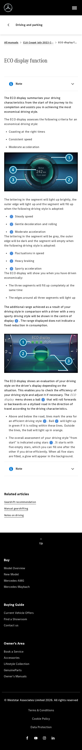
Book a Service (13, 652)
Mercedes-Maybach (17, 587)
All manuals (11, 42)
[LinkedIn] (53, 738)
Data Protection (41, 727)
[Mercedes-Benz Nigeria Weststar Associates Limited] (8, 7)
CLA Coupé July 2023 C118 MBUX (38, 42)
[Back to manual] (10, 25)
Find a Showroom (15, 619)
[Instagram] (44, 738)
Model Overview (14, 568)
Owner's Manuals (15, 676)
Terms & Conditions (41, 710)
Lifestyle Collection (16, 664)
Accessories (11, 658)
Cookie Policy (41, 719)
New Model (11, 574)
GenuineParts (13, 670)
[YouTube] (36, 738)
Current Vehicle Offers (19, 613)
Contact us (11, 625)
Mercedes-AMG (14, 581)
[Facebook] (27, 738)
